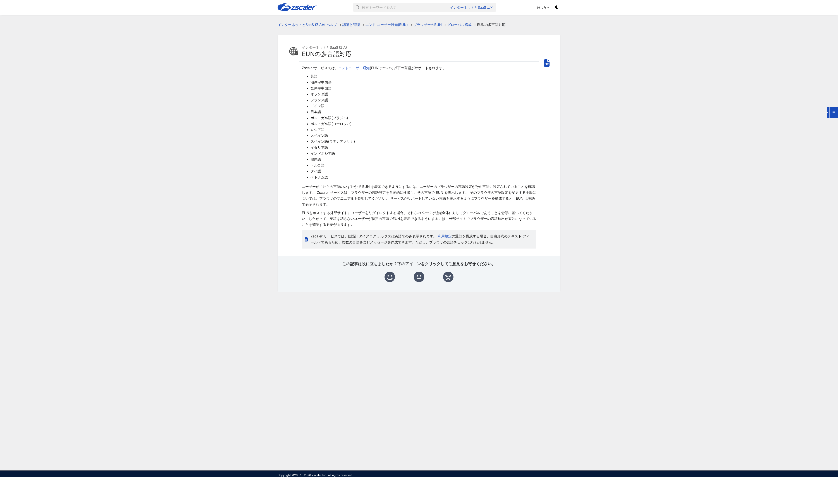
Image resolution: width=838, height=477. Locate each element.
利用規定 (445, 236)
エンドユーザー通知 (354, 68)
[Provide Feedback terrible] (448, 277)
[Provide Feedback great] (389, 277)
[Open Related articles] (832, 112)
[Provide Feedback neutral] (419, 277)
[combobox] (400, 7)
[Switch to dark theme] (557, 7)
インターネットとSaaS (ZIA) (472, 7)
